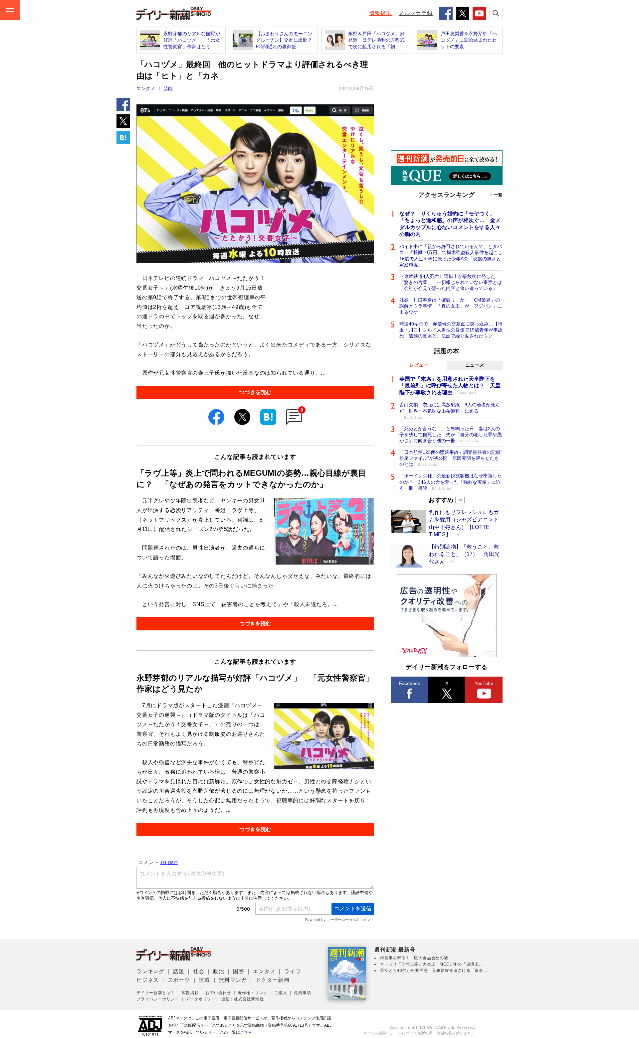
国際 (238, 971)
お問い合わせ (218, 992)
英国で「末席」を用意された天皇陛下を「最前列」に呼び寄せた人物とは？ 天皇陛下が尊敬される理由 (450, 386)
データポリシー (201, 999)
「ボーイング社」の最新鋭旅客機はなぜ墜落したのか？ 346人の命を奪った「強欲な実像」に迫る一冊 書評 (450, 481)
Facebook (409, 683)
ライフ (292, 971)
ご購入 (280, 992)
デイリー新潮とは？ (155, 992)
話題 (178, 971)
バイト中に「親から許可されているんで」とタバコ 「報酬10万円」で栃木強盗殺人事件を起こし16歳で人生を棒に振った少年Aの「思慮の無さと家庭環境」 (451, 255)
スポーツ (179, 980)
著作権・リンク (253, 992)
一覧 (498, 195)
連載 (204, 980)
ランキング (150, 971)
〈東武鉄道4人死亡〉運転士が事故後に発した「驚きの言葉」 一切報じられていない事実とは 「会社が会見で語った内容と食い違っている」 (451, 282)
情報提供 (380, 13)
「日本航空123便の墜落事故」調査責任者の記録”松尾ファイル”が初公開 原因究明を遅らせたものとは (450, 458)
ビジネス (147, 980)
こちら (246, 1032)
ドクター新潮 (272, 980)
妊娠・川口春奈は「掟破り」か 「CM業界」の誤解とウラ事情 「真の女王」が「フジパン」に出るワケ (450, 306)
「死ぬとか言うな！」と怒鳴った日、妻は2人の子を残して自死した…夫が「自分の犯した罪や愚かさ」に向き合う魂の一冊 (450, 434)
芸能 (168, 88)
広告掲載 (190, 992)
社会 (198, 971)
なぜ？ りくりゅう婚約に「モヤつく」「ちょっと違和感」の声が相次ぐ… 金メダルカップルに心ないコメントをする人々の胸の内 (450, 224)
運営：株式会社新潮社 (242, 999)
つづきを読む (255, 392)
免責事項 (302, 992)
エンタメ (145, 88)
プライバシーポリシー (157, 999)
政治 (218, 971)
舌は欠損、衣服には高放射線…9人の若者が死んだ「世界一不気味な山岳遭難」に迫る (449, 410)
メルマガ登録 (416, 13)
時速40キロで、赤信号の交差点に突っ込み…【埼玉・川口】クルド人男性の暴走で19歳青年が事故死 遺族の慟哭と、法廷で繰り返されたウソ (451, 329)
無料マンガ (233, 980)
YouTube (484, 683)
